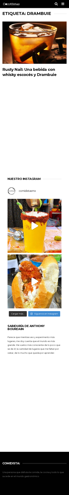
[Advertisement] (34, 131)
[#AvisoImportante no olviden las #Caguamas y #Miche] (34, 226)
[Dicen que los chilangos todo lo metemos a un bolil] (34, 281)
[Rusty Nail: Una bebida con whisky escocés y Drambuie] (34, 43)
